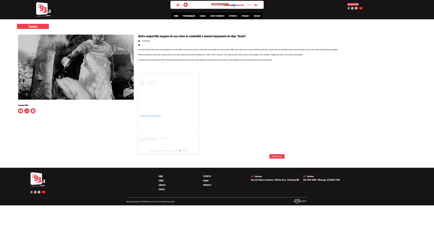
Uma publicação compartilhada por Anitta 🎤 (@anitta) (168, 150)
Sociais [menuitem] (257, 15)
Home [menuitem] (176, 15)
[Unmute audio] (256, 4)
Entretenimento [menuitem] (217, 15)
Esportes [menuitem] (233, 15)
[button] (20, 110)
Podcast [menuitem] (245, 15)
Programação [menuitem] (189, 15)
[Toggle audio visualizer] (178, 4)
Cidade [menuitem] (203, 15)
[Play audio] (185, 5)
